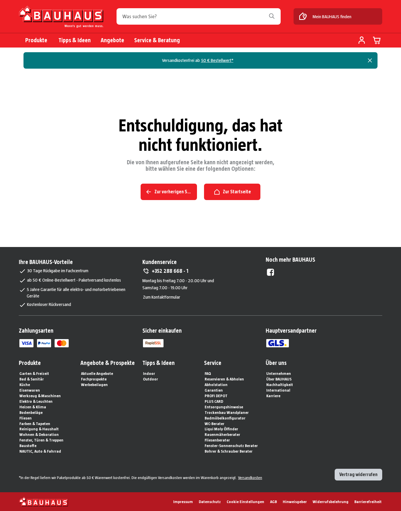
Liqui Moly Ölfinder (221, 429)
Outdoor (150, 379)
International (278, 390)
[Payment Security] (153, 343)
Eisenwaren (29, 390)
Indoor (149, 373)
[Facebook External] (270, 272)
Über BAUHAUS (279, 379)
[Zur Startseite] (61, 17)
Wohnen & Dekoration (39, 434)
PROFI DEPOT (216, 395)
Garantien (214, 390)
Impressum (183, 501)
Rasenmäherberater (222, 434)
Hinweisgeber (295, 501)
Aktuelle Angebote (97, 373)
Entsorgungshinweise (224, 407)
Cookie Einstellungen (245, 501)
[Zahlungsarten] (26, 343)
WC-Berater (214, 423)
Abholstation (216, 384)
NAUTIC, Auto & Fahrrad (40, 451)
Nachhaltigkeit (279, 384)
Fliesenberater (217, 440)
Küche (24, 384)
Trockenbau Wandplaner (227, 412)
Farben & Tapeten (34, 423)
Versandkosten (250, 477)
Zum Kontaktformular (161, 297)
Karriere (273, 395)
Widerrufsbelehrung (330, 501)
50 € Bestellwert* (217, 60)
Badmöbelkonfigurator (225, 418)
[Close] (370, 60)
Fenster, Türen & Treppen (41, 440)
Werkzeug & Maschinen (40, 395)
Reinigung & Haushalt (39, 429)
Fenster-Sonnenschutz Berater (231, 445)
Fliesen (25, 418)
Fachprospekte (94, 379)
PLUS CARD (214, 401)
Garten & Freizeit (34, 373)
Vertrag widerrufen (358, 474)
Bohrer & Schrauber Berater (228, 451)
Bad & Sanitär (31, 379)
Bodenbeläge (31, 412)
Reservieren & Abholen (224, 379)
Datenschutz (210, 501)
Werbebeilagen (94, 384)
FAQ (208, 373)
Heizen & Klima (32, 407)
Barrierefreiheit (368, 501)
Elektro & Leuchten (36, 401)
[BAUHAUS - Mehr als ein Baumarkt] (43, 501)
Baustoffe (27, 445)
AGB (273, 501)
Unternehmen (278, 373)
